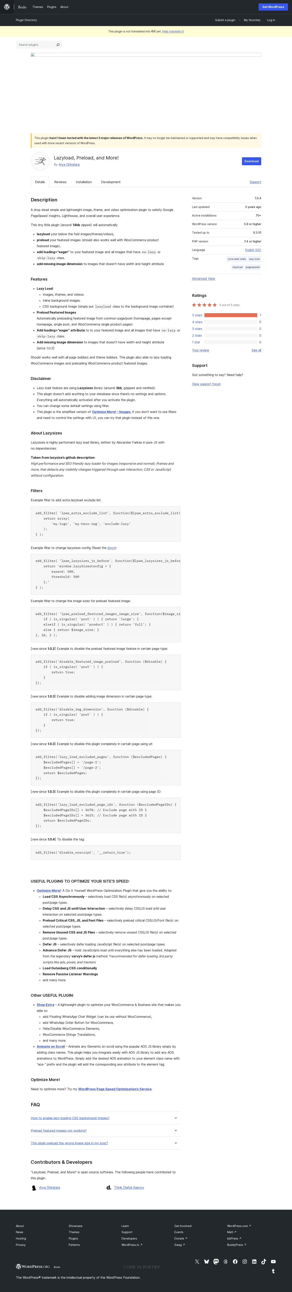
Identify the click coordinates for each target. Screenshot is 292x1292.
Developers (129, 1238)
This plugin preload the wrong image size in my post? (69, 1143)
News (19, 1232)
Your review (200, 350)
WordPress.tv (132, 1244)
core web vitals (237, 258)
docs (111, 548)
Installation (84, 182)
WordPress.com (239, 1226)
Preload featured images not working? (59, 1131)
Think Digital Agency (129, 1187)
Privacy (21, 1244)
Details (40, 182)
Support (255, 182)
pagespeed (253, 267)
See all (256, 350)
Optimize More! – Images (111, 412)
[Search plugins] (58, 45)
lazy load (254, 258)
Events (178, 1232)
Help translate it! (173, 31)
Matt (232, 1232)
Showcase (75, 1226)
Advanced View (203, 279)
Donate (181, 1238)
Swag (179, 1244)
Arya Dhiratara (69, 164)
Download (252, 161)
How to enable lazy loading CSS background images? (70, 1118)
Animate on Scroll (51, 1046)
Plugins (73, 1238)
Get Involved (182, 1226)
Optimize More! (49, 891)
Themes (74, 1232)
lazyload (238, 267)
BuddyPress (237, 1244)
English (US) (253, 250)
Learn (125, 1226)
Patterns (74, 1244)
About (20, 1226)
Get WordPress (273, 7)
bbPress (234, 1238)
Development (111, 182)
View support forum (206, 384)
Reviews (60, 182)
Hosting (21, 1238)
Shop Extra (45, 1005)
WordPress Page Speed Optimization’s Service (115, 1089)
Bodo (57, 1267)
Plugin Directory (26, 20)
